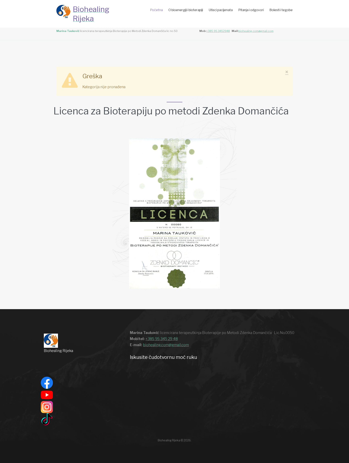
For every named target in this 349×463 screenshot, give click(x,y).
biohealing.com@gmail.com (256, 31)
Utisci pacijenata (221, 10)
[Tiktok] (47, 419)
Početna (156, 10)
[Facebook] (47, 382)
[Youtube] (47, 394)
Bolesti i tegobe (281, 10)
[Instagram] (47, 407)
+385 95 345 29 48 (161, 339)
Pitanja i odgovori (251, 10)
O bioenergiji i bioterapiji (185, 10)
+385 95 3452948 (218, 31)
